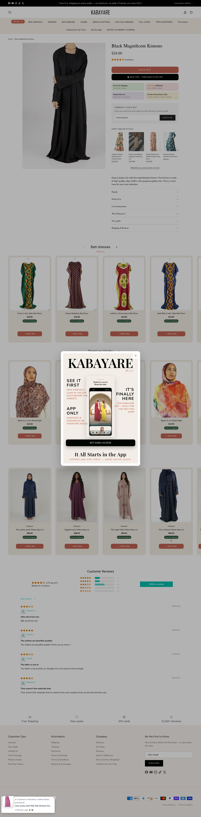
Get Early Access (100, 442)
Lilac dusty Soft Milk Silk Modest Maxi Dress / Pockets (33, 805)
